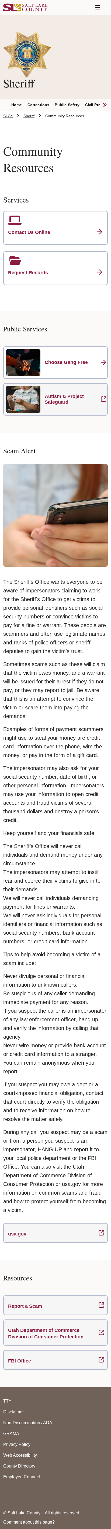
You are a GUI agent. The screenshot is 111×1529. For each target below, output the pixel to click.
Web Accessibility (20, 1455)
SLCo (8, 116)
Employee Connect (21, 1477)
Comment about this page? (29, 1522)
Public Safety (67, 105)
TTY (7, 1401)
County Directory (19, 1466)
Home (16, 105)
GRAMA (11, 1433)
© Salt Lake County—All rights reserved (41, 1513)
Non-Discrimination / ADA (27, 1422)
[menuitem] (19, 105)
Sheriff (28, 116)
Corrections (38, 105)
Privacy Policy (16, 1444)
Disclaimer (13, 1412)
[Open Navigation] (98, 7)
